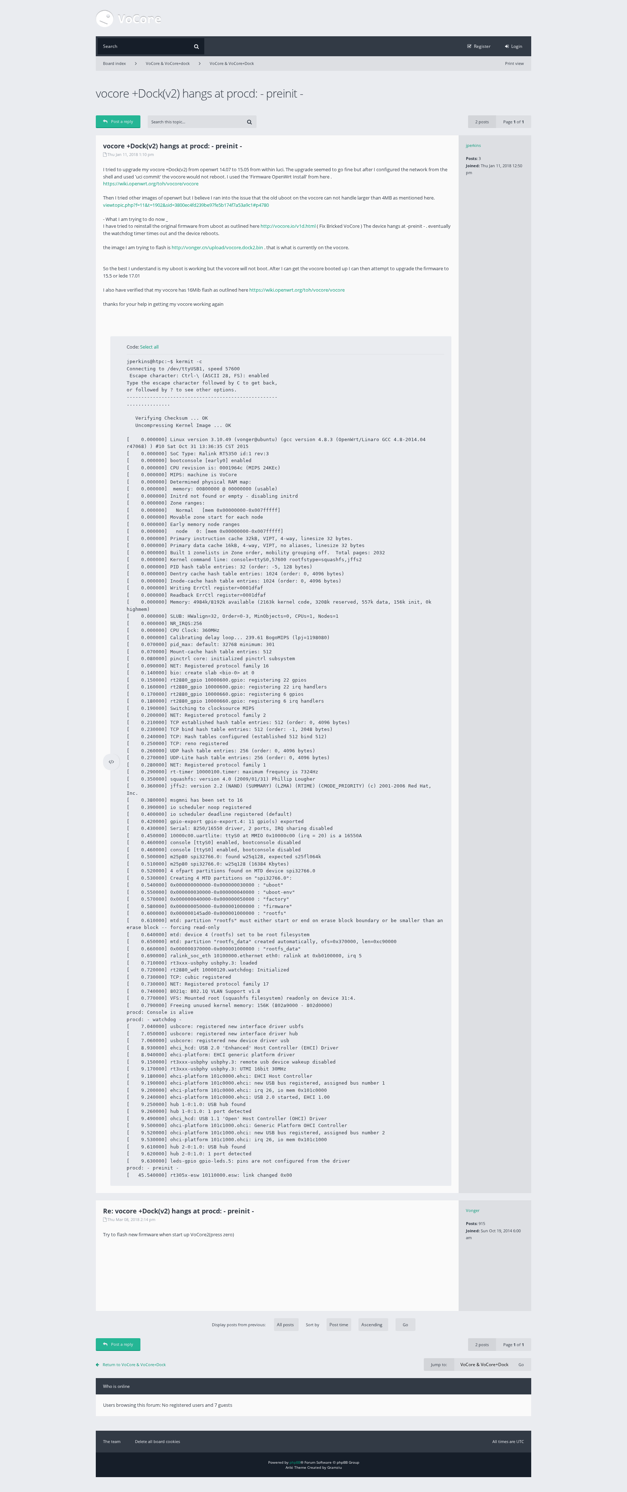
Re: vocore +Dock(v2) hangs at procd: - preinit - (178, 1211)
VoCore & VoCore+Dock (232, 63)
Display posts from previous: (239, 1324)
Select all (149, 347)
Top (536, 1187)
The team (111, 1441)
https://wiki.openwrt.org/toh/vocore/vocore (150, 183)
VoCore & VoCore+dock (168, 63)
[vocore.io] (128, 18)
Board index (114, 63)
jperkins (473, 145)
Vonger (472, 1210)
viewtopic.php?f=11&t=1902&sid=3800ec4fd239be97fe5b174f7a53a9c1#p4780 (186, 205)
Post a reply (122, 121)
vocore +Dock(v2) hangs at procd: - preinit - (199, 93)
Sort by (312, 1324)
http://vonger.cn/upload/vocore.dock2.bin (217, 247)
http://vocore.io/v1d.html (288, 226)
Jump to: (439, 1364)
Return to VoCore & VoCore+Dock (134, 1364)
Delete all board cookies (157, 1441)
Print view (514, 63)
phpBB (295, 1462)
